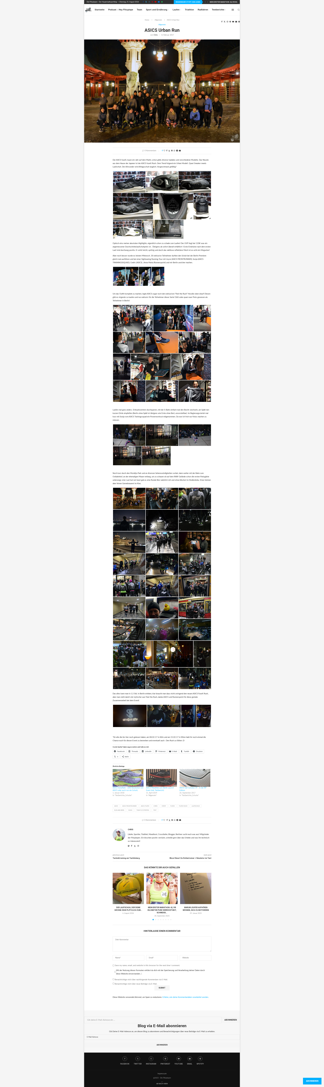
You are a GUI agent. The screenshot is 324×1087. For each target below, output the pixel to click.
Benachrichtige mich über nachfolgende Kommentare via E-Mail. (141, 980)
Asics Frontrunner (129, 806)
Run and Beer (119, 810)
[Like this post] (164, 151)
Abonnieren (230, 1020)
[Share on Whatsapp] (174, 151)
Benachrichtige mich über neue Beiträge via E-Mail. (136, 984)
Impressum (162, 1074)
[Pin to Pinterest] (172, 151)
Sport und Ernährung (156, 9)
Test (155, 810)
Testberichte (218, 9)
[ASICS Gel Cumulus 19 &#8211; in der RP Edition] (194, 778)
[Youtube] (155, 2)
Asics (116, 806)
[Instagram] (149, 2)
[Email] (159, 2)
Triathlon (189, 9)
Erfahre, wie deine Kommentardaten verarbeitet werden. (186, 997)
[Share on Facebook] (166, 151)
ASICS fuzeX (145, 806)
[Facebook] (143, 2)
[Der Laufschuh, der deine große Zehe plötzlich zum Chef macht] (128, 888)
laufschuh (196, 806)
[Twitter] (146, 2)
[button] (205, 2)
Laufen (176, 9)
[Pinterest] (152, 2)
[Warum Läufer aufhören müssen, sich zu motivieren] (195, 888)
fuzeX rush (183, 806)
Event (164, 806)
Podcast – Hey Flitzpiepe (120, 9)
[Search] (238, 9)
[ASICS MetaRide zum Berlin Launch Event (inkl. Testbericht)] (161, 778)
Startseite (99, 9)
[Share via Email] (180, 151)
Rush (130, 810)
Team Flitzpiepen (142, 810)
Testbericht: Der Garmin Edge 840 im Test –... (229, 2)
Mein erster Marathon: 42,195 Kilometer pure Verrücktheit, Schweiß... (162, 910)
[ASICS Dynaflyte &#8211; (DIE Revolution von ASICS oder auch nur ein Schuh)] (128, 778)
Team (139, 9)
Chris (156, 35)
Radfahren (203, 9)
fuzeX (172, 806)
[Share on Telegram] (177, 151)
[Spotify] (162, 2)
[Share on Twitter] (169, 151)
